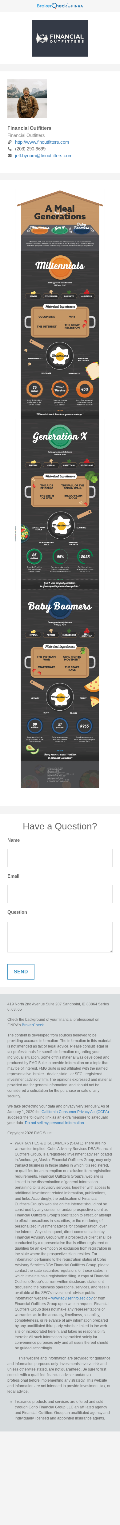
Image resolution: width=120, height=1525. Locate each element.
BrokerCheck (33, 1025)
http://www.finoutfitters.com (42, 142)
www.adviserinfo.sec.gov (72, 1298)
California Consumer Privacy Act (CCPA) (75, 1112)
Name (13, 840)
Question (17, 912)
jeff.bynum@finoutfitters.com (44, 155)
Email (13, 876)
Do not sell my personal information (54, 1123)
